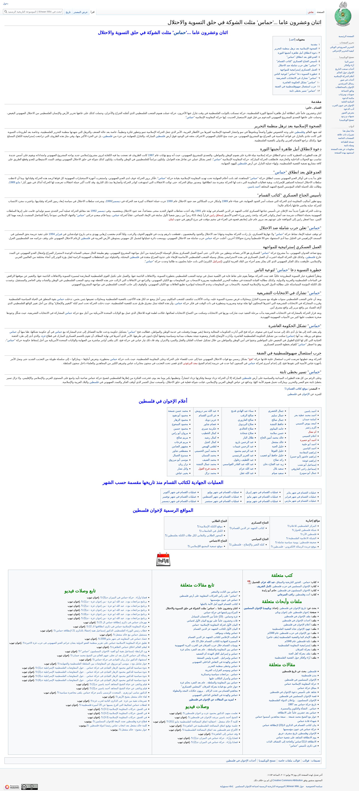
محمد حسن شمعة (178, 410)
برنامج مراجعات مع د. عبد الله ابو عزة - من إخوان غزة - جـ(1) (115, 601)
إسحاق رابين (216, 215)
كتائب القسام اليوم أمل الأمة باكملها (219, 604)
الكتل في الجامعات (212, 530)
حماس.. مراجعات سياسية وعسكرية (219, 674)
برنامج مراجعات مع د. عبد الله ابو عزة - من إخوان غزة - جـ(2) (115, 605)
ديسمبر (116, 201)
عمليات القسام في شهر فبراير (300, 496)
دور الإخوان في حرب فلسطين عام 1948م (289, 633)
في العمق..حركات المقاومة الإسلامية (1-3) (125, 709)
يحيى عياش (182, 473)
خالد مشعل (277, 442)
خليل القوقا (277, 450)
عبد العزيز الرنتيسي (243, 455)
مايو (18, 182)
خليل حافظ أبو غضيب (272, 455)
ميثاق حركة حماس (306, 688)
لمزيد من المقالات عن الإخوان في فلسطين (211, 699)
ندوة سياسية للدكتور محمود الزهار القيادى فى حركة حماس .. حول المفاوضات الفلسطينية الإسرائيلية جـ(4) (92, 680)
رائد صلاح (278, 459)
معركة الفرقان (303, 649)
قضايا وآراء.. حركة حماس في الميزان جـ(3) (125, 597)
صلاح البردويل (246, 424)
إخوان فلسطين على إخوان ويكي (292, 612)
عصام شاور (210, 424)
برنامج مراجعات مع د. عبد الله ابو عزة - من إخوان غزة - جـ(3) (115, 610)
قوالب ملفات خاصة (289, 760)
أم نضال (312, 431)
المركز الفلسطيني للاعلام (303, 525)
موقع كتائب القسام (297, 388)
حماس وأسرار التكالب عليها (223, 678)
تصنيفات (315, 760)
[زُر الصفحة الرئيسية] (343, 15)
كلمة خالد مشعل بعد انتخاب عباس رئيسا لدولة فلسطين (118, 725)
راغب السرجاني (285, 594)
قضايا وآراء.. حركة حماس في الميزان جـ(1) (216, 738)
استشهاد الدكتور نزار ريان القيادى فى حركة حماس (121, 659)
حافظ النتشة (277, 424)
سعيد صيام (278, 473)
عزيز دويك (210, 419)
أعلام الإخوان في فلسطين (296, 624)
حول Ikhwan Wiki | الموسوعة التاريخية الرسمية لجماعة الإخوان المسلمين (269, 786)
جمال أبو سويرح (308, 473)
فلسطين (160, 136)
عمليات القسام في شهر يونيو (262, 501)
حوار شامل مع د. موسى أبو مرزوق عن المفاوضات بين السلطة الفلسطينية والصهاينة (103, 663)
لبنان (171, 219)
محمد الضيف (209, 459)
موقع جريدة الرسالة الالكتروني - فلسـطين (294, 546)
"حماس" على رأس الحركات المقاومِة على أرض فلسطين (209, 595)
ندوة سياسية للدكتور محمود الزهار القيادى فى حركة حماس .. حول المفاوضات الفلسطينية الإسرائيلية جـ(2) (92, 671)
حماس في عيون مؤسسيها (224, 599)
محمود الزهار (181, 419)
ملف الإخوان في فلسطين (297, 616)
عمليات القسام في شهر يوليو (223, 492)
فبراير (59, 234)
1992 (94, 210)
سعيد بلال (278, 468)
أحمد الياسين (309, 448)
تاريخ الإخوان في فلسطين (293, 608)
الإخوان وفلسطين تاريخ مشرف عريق (297, 733)
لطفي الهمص (209, 446)
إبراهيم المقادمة (308, 452)
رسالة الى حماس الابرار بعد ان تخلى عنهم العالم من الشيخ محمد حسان (110, 655)
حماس (180, 32)
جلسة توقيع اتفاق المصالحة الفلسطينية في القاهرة (211, 725)
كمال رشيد (210, 437)
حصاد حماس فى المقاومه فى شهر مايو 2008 (124, 638)
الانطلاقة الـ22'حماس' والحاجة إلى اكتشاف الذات (291, 741)
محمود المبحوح (180, 424)
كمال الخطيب (209, 433)
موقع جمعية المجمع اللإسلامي (206, 546)
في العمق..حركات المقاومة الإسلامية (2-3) (125, 713)
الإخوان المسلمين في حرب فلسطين (291, 586)
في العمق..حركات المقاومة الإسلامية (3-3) (125, 717)
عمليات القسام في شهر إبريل (262, 492)
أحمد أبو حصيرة (308, 440)
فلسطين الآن (309, 534)
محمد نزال (210, 473)
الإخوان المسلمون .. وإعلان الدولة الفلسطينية (292, 700)
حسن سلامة (277, 433)
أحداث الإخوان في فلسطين (296, 620)
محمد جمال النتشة (206, 464)
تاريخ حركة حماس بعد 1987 (302, 704)
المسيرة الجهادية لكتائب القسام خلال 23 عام (214, 641)
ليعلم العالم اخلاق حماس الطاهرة (130, 647)
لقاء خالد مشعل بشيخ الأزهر (132, 696)
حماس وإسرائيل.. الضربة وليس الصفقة (217, 657)
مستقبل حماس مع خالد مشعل (131, 634)
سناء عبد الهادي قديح (242, 410)
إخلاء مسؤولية (226, 786)
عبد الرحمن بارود (244, 442)
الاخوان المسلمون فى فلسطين (294, 590)
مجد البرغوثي (190, 363)
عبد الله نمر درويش (205, 410)
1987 (151, 155)
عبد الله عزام (246, 468)
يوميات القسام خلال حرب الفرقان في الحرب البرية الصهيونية (206, 645)
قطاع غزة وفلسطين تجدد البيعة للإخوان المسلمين (121, 721)
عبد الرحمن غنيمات (243, 446)
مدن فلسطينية (308, 675)
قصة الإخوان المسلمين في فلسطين (297, 696)
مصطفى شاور (180, 450)
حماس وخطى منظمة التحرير (223, 666)
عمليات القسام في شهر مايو (262, 496)
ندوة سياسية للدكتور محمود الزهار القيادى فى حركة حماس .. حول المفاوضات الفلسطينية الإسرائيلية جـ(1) (92, 667)
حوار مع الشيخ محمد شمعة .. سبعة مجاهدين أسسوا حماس (285, 716)
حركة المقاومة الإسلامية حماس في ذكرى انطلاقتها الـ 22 (118, 626)
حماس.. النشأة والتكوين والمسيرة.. (298, 708)
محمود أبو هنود (180, 415)
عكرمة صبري (209, 428)
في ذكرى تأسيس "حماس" (302, 745)
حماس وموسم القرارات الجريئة (221, 670)
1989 (12, 182)
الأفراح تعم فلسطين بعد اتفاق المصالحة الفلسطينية (211, 729)
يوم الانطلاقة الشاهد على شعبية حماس (296, 737)
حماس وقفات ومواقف (226, 633)
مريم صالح (182, 437)
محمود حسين (181, 428)
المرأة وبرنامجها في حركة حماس (221, 612)
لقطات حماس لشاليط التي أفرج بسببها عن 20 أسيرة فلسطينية (114, 705)
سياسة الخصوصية (314, 786)
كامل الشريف (264, 586)
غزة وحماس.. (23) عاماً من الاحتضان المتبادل (214, 616)
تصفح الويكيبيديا (267, 760)
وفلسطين (299, 131)
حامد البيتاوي (277, 428)
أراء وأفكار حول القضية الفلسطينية (292, 657)
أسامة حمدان (309, 419)
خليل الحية (278, 446)
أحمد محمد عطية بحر (305, 415)
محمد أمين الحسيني (205, 450)
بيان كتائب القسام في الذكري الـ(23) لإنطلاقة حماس (289, 725)
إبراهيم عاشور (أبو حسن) (303, 456)
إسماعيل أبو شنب (307, 464)
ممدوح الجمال (180, 455)
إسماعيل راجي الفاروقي (303, 468)
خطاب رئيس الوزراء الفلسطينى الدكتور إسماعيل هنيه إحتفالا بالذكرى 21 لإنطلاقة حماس (101, 630)
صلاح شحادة (247, 433)
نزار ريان (183, 464)
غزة (44, 335)
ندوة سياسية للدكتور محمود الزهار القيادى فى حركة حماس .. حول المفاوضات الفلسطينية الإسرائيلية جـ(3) (92, 676)
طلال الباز (248, 437)
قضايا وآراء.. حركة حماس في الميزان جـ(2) (216, 742)
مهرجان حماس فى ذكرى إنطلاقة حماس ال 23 (123, 622)
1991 (198, 210)
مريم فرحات (181, 442)
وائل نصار (182, 468)
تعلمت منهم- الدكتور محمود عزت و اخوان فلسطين (211, 713)
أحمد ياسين (254, 186)
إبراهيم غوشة (309, 460)
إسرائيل (217, 261)
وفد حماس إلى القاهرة (226, 733)
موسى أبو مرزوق (178, 459)
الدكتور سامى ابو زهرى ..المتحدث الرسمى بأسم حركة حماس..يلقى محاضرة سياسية (103, 692)
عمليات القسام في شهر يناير (301, 492)
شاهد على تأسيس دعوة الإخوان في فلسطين (293, 692)
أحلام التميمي (309, 436)
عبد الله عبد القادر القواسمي (238, 464)
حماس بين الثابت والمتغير (224, 591)
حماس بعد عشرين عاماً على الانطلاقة (297, 712)
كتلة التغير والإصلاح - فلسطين (248, 544)
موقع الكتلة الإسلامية (211, 526)
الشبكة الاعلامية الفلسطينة (302, 538)
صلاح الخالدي (246, 428)
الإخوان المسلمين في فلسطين (300, 679)
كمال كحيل (210, 442)
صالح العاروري (246, 419)
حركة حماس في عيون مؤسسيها (299, 729)
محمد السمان (209, 455)
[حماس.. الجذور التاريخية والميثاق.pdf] (249, 582)
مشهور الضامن (180, 446)
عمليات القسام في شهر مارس (300, 500)
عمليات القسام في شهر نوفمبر (179, 496)
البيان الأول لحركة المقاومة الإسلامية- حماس (215, 624)
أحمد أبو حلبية (309, 444)
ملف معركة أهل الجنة (299, 653)
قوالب (306, 760)
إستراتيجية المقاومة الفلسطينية (294, 645)
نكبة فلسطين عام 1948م (297, 641)
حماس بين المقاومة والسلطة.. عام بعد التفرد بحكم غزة (209, 649)
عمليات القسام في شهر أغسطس (221, 496)
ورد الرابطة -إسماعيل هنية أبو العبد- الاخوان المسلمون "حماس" (114, 651)
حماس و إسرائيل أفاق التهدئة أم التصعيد (217, 653)
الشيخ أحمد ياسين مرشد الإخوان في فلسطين (214, 717)
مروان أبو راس (180, 433)
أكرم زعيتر (311, 427)
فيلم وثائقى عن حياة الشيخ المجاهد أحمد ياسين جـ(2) (119, 688)
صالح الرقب (247, 415)
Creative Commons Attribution (287, 780)
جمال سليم (277, 415)
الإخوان (306, 394)
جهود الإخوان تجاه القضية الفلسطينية (291, 628)
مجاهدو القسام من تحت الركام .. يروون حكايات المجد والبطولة (205, 690)
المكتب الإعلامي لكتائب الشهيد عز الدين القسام (213, 637)
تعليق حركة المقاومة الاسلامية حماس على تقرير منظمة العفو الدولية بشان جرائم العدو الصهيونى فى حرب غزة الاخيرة (86, 642)
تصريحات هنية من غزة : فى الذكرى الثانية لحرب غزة (120, 700)
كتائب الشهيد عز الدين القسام (248, 528)
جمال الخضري (276, 410)
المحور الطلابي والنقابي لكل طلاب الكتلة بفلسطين (195, 535)
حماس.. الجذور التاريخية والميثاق (293, 582)
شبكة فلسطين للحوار (305, 530)
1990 (170, 201)
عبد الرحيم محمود (244, 450)
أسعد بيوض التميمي (306, 423)
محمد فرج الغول (207, 468)
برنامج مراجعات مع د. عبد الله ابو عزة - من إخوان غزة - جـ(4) (115, 614)
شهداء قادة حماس (306, 721)
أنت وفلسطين (302, 594)
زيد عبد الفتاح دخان (273, 464)
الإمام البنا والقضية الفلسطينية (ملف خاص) (288, 637)
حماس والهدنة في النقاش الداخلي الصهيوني (215, 662)
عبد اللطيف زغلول (244, 459)
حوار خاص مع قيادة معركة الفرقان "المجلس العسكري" (209, 686)
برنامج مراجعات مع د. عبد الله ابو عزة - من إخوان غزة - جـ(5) (115, 618)
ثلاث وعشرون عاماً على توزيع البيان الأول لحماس (212, 620)
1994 (52, 234)
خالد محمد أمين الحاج (272, 437)
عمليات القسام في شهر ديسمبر (179, 501)
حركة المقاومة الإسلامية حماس (300, 683)
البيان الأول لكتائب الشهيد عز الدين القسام (216, 628)
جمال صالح (278, 419)
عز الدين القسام (207, 415)
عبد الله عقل (247, 473)
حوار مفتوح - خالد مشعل (134, 729)
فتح (251, 359)
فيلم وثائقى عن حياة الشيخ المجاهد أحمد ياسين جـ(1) (119, 684)
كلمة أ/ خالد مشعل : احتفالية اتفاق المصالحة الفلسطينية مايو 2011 (203, 721)
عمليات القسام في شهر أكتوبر (179, 492)
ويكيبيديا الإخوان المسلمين (257, 608)
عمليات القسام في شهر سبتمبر (222, 501)
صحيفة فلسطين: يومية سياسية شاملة (297, 542)
